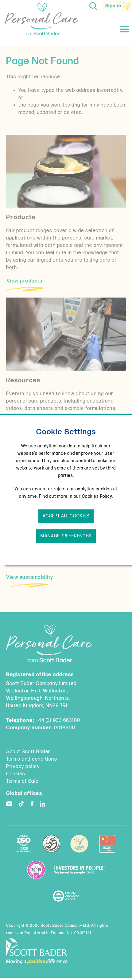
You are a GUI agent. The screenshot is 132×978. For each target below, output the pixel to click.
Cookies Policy (97, 496)
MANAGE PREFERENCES (66, 536)
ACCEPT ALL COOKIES (66, 516)
